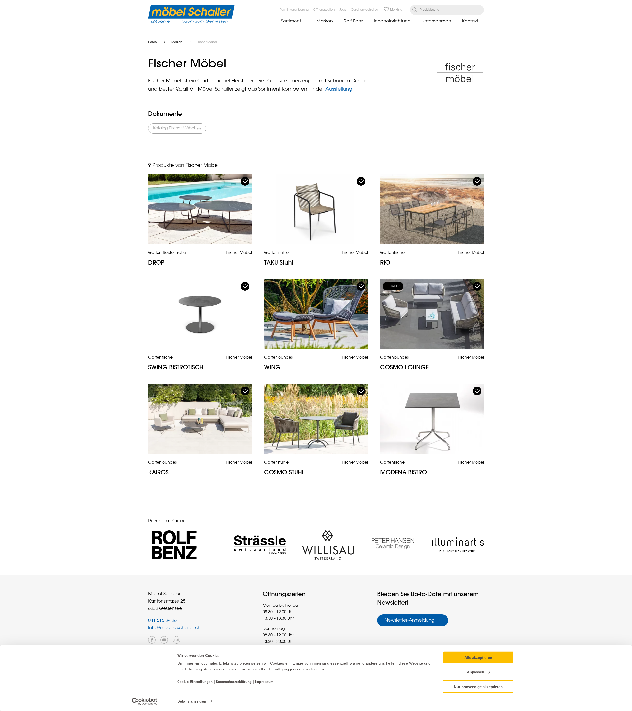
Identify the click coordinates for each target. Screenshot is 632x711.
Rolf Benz (353, 21)
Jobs (342, 9)
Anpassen (475, 672)
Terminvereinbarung (294, 9)
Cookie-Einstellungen (195, 682)
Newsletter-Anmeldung (409, 620)
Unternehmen (436, 21)
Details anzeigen (191, 701)
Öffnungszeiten (324, 9)
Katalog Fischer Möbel (174, 128)
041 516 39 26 (162, 620)
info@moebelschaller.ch (174, 628)
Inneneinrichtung (392, 21)
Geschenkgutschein (365, 9)
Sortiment (291, 21)
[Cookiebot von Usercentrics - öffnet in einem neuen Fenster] (144, 701)
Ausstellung (338, 89)
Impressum (264, 682)
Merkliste (396, 9)
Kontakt (470, 21)
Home (152, 42)
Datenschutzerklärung (234, 682)
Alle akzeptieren (478, 657)
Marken (324, 21)
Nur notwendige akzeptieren (478, 686)
